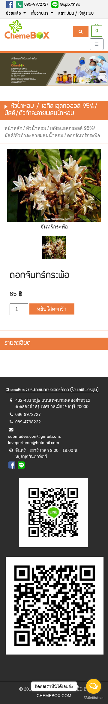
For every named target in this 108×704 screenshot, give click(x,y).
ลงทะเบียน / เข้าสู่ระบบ (76, 14)
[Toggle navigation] (97, 44)
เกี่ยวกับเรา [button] (40, 14)
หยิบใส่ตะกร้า (52, 309)
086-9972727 (35, 5)
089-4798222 (28, 421)
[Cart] (80, 31)
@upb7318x (69, 5)
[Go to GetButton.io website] (93, 698)
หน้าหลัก (13, 128)
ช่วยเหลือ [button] (14, 14)
